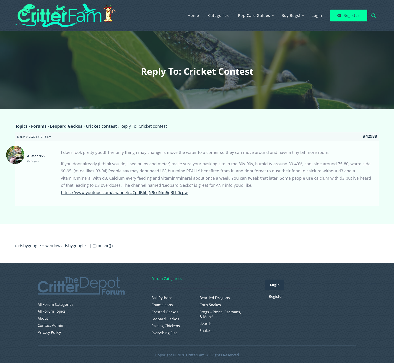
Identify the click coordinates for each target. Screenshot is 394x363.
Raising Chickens (165, 326)
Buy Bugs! (291, 15)
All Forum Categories (55, 304)
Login (317, 15)
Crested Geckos (164, 312)
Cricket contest (101, 126)
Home (193, 15)
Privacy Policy (49, 332)
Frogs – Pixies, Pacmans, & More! (220, 314)
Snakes (206, 330)
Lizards (206, 323)
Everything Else (164, 333)
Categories (218, 15)
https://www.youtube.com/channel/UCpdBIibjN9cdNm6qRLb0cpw (124, 192)
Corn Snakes (210, 305)
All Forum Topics (52, 311)
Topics (21, 126)
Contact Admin (50, 325)
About (43, 318)
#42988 (370, 136)
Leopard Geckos (66, 126)
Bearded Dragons (215, 298)
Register (352, 15)
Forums (39, 126)
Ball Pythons (162, 298)
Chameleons (162, 305)
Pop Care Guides (254, 15)
